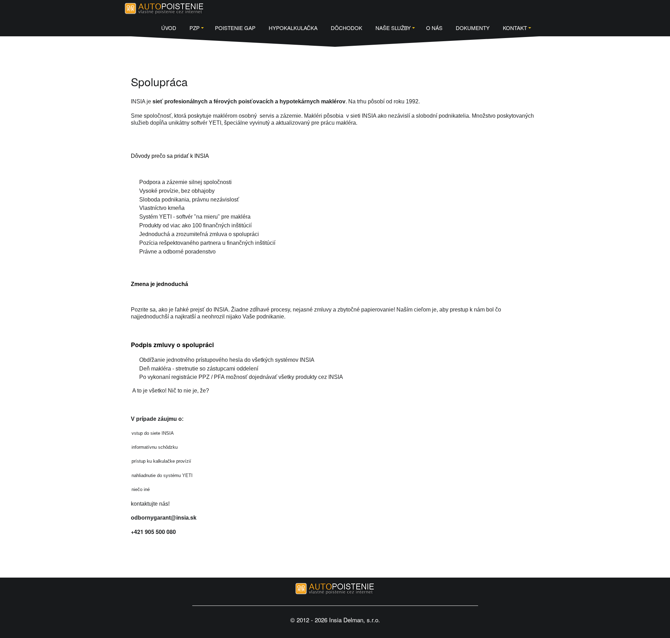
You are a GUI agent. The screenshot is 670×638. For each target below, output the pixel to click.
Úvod (168, 27)
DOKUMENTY (473, 27)
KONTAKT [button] (515, 27)
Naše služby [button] (393, 27)
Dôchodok (346, 27)
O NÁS (434, 27)
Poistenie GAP (235, 27)
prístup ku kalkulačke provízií (161, 461)
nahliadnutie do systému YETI (162, 475)
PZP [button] (194, 27)
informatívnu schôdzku (155, 447)
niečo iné (141, 489)
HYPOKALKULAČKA (293, 27)
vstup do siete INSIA (153, 433)
